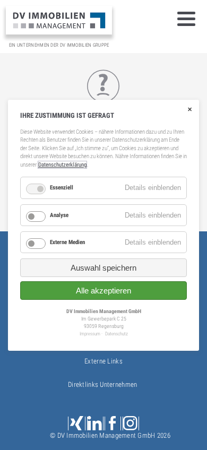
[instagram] (131, 424)
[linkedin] (95, 424)
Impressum (90, 333)
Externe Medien (67, 242)
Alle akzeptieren (103, 290)
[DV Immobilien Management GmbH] (59, 20)
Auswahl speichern (103, 267)
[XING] (76, 424)
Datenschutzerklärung (62, 164)
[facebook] (113, 424)
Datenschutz (116, 333)
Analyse (59, 214)
